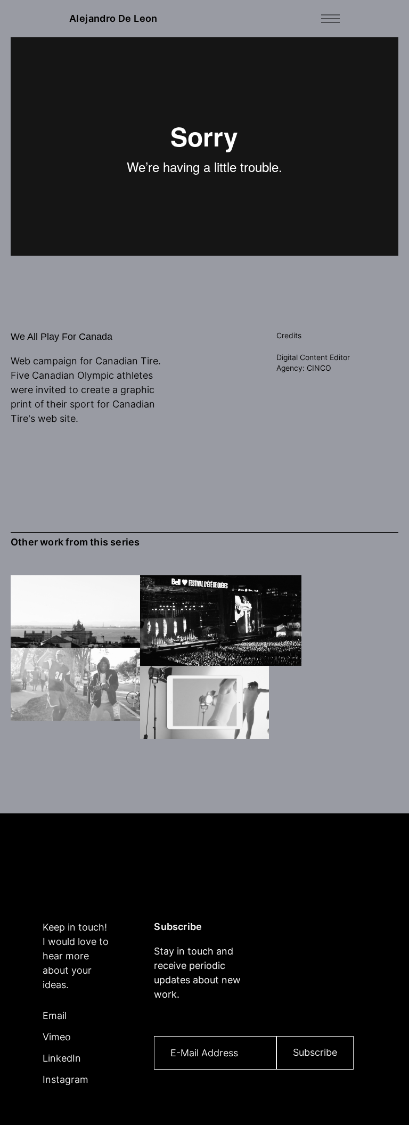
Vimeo (57, 1036)
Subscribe (315, 1052)
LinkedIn (62, 1058)
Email (55, 1015)
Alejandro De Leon (113, 18)
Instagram (65, 1079)
